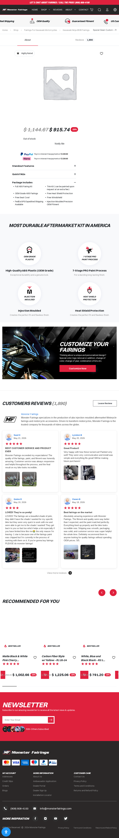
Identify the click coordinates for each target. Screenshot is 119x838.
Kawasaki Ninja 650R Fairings (76, 30)
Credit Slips (7, 781)
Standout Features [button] (23, 165)
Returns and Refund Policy (86, 790)
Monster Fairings (29, 414)
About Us (37, 776)
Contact (84, 10)
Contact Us (79, 776)
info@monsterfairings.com (56, 808)
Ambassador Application (44, 781)
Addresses (7, 776)
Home (35, 10)
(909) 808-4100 (82, 2)
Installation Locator (42, 795)
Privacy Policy (80, 781)
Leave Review (105, 403)
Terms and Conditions (84, 786)
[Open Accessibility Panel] (6, 832)
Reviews (57, 10)
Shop (15, 30)
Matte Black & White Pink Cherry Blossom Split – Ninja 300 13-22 (14, 658)
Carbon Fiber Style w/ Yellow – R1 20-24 (54, 658)
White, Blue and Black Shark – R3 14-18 (93, 658)
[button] (59, 573)
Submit (51, 720)
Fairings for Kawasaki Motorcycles (40, 30)
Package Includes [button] (22, 182)
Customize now (77, 368)
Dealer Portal (39, 786)
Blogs (5, 790)
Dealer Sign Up (40, 790)
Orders (5, 786)
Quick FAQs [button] (18, 174)
